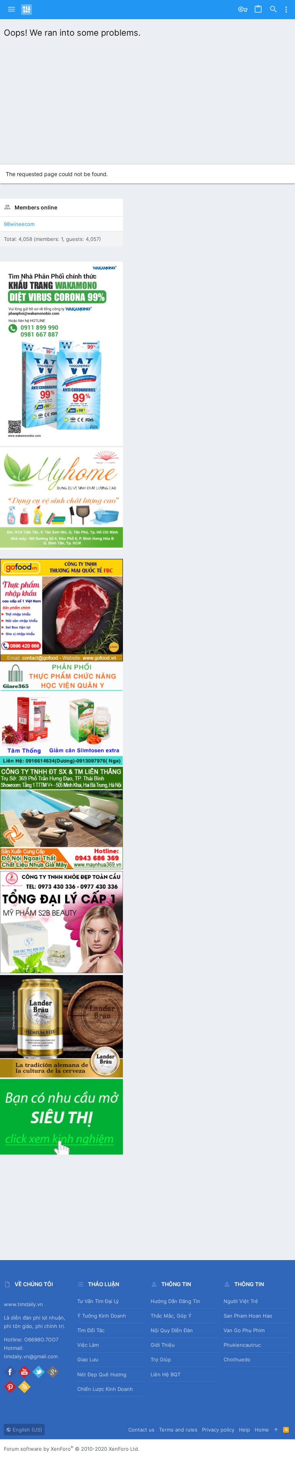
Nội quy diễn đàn (172, 1330)
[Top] (276, 1429)
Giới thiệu (163, 1345)
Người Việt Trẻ (241, 1301)
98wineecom (19, 224)
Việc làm (88, 1345)
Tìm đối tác (90, 1330)
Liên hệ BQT (166, 1374)
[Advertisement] (147, 99)
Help (244, 1430)
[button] (11, 9)
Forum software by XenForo (71, 1449)
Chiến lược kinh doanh (105, 1389)
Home (262, 1430)
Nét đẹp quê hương (101, 1374)
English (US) (26, 1430)
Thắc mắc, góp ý (171, 1316)
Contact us (141, 1430)
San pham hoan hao (248, 1316)
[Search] (273, 10)
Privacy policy (218, 1430)
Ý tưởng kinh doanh (101, 1316)
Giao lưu (87, 1359)
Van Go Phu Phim (244, 1330)
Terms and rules (178, 1430)
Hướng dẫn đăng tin (175, 1301)
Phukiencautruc (242, 1345)
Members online (36, 207)
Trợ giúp (161, 1359)
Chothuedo (237, 1359)
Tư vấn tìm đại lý (98, 1301)
